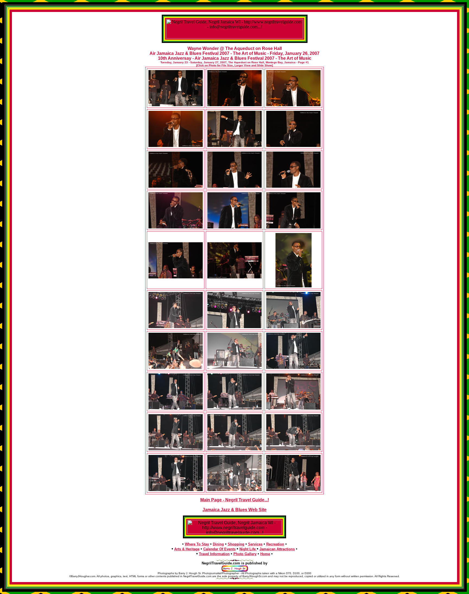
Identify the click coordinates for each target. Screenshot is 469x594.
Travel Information (214, 554)
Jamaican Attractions (277, 549)
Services (255, 544)
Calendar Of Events (219, 549)
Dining (218, 544)
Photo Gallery (244, 554)
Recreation (275, 544)
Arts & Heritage (186, 549)
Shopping (236, 544)
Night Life (248, 549)
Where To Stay (197, 544)
